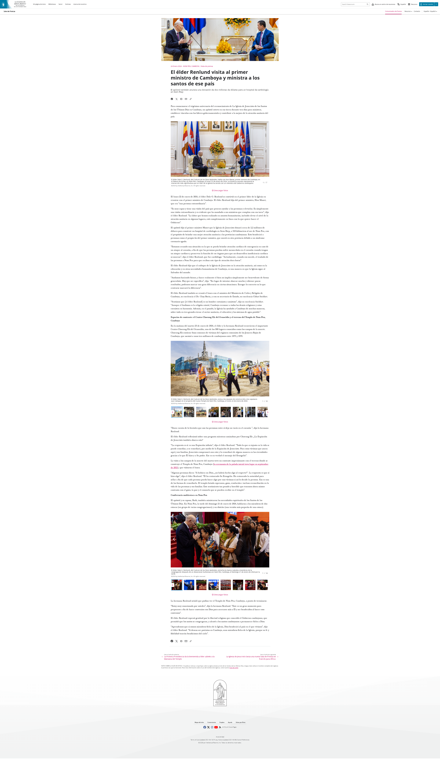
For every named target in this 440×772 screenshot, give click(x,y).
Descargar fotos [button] (221, 190)
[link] (172, 641)
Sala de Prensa (9, 11)
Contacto (417, 11)
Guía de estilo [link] (234, 668)
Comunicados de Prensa (393, 11)
